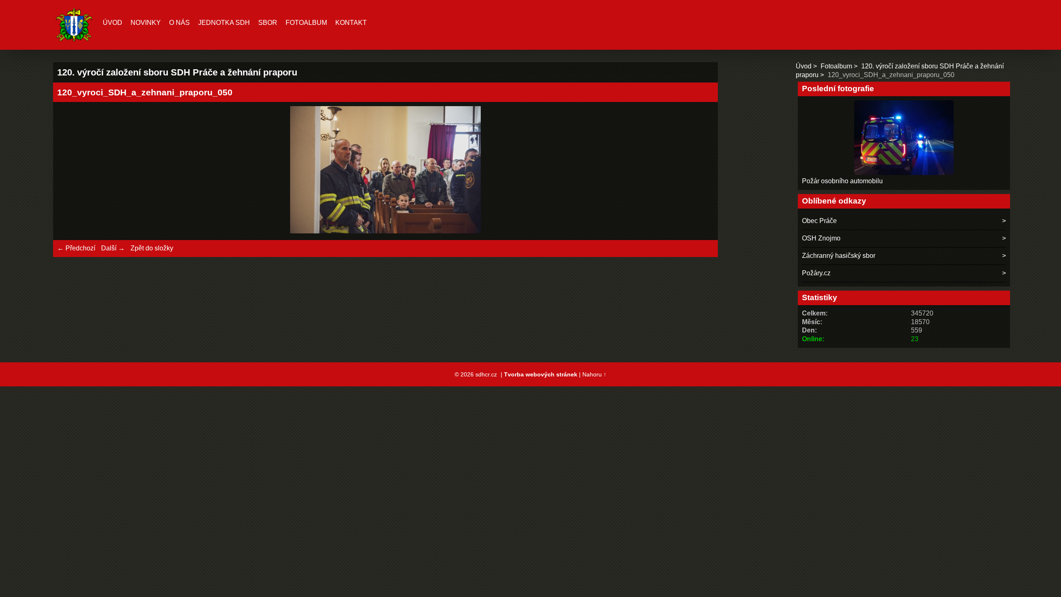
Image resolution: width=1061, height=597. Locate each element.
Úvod (112, 22)
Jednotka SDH (224, 22)
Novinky (146, 22)
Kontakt (351, 22)
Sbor (267, 22)
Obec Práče (819, 220)
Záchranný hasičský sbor (838, 255)
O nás (179, 22)
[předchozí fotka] (70, 171)
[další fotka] (700, 171)
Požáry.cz (816, 273)
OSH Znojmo (821, 238)
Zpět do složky (152, 248)
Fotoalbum (306, 22)
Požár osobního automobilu (842, 180)
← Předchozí (76, 248)
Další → (113, 248)
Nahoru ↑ (594, 374)
